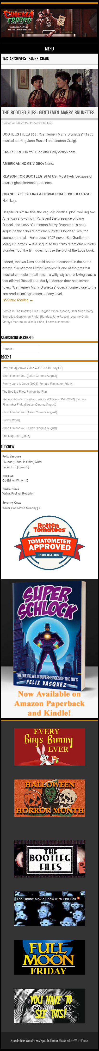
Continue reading (17, 299)
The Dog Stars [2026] (16, 435)
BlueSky (24, 467)
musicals (30, 322)
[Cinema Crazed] (49, 35)
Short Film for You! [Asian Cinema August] (29, 375)
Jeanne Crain (80, 316)
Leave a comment (57, 322)
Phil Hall (46, 123)
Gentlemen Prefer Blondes (33, 316)
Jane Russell (60, 316)
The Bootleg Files (26, 311)
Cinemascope (60, 311)
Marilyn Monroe (12, 322)
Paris (40, 322)
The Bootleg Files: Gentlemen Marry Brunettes (48, 112)
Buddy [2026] (11, 420)
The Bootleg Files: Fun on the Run (24, 391)
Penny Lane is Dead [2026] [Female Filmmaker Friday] (37, 383)
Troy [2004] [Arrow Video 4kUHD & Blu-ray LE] (32, 368)
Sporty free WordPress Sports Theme (34, 1040)
